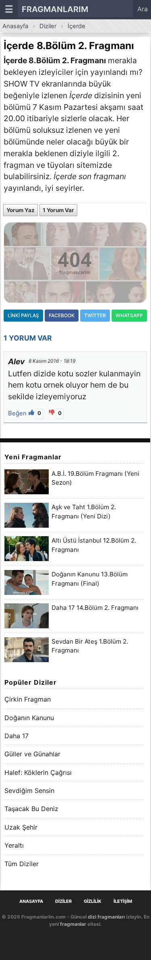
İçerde (76, 26)
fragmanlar (73, 924)
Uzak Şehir (20, 827)
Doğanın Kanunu (29, 718)
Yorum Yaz (20, 210)
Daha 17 (16, 736)
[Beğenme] (52, 413)
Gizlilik (92, 901)
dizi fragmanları (106, 917)
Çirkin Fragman (27, 699)
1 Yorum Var (58, 210)
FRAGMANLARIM (55, 9)
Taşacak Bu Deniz (31, 809)
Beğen (18, 413)
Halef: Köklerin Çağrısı (38, 772)
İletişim (123, 901)
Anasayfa (15, 26)
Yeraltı (14, 845)
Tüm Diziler (21, 864)
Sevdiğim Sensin (29, 791)
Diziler (47, 26)
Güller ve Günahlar (32, 754)
